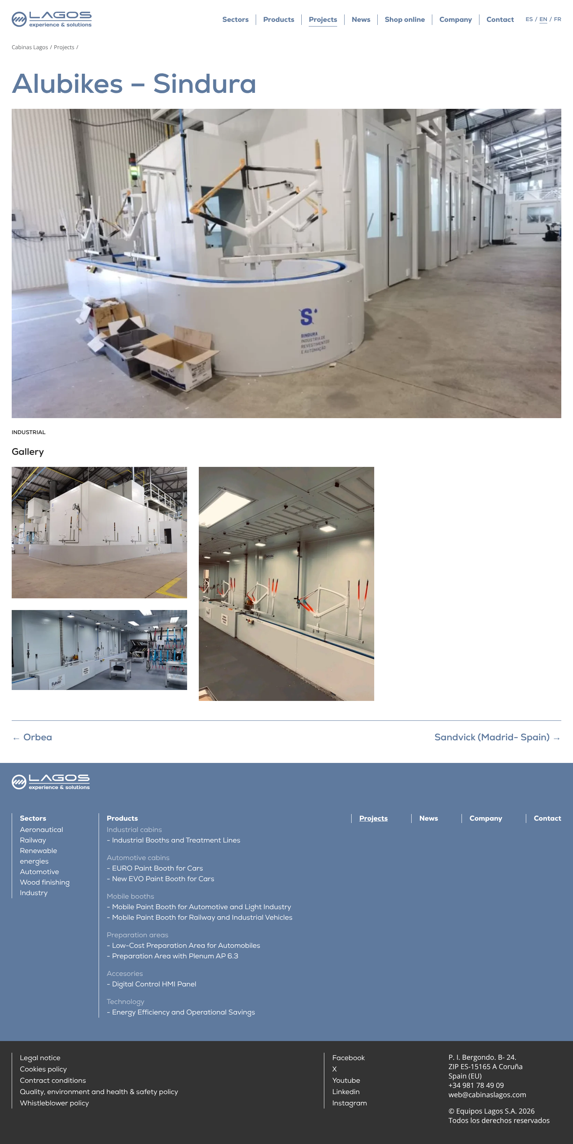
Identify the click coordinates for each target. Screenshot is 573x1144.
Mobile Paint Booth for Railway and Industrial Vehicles (202, 917)
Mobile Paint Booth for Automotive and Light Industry (201, 907)
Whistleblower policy (54, 1103)
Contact (500, 19)
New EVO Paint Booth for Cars (163, 878)
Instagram (349, 1103)
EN (543, 19)
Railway (33, 840)
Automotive (39, 871)
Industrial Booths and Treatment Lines (176, 840)
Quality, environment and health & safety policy (99, 1091)
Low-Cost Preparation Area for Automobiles (186, 945)
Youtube (346, 1080)
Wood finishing (45, 882)
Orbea (32, 737)
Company (455, 19)
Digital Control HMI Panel (154, 984)
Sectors (236, 19)
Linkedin (346, 1091)
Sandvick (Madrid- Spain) (498, 737)
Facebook (348, 1058)
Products (278, 19)
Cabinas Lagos (30, 47)
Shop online (405, 19)
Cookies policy (43, 1069)
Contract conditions (53, 1080)
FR (557, 19)
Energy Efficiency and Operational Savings (183, 1012)
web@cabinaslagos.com (488, 1095)
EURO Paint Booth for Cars (157, 868)
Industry (34, 893)
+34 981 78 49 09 (476, 1085)
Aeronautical (41, 829)
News (361, 19)
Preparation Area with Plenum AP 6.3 (175, 956)
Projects (323, 19)
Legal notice (40, 1058)
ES (529, 19)
